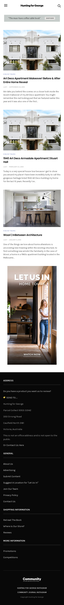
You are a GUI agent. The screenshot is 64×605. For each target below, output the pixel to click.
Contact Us (9, 501)
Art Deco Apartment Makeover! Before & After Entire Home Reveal (31, 80)
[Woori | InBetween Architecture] (32, 208)
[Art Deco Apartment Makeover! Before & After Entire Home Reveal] (32, 50)
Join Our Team (10, 489)
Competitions (10, 557)
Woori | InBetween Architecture (22, 235)
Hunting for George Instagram (32, 588)
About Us (8, 464)
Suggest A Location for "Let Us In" (20, 482)
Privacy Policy (10, 495)
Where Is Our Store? (13, 526)
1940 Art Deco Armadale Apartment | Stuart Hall (30, 160)
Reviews (7, 532)
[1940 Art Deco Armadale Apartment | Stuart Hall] (32, 130)
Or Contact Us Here (13, 445)
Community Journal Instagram (32, 592)
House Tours (9, 74)
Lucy (5, 87)
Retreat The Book (12, 520)
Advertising (9, 470)
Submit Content (11, 476)
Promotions (9, 551)
